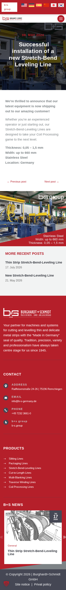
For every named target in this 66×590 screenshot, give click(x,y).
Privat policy (42, 584)
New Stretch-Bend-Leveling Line (29, 275)
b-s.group (17, 425)
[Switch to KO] (61, 5)
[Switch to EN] (24, 5)
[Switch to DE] (31, 5)
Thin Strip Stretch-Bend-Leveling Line (33, 262)
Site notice (22, 584)
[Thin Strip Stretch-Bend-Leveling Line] (33, 525)
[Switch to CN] (46, 5)
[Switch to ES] (39, 5)
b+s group (7, 6)
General (12, 545)
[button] (6, 583)
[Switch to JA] (53, 5)
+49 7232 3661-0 (21, 413)
